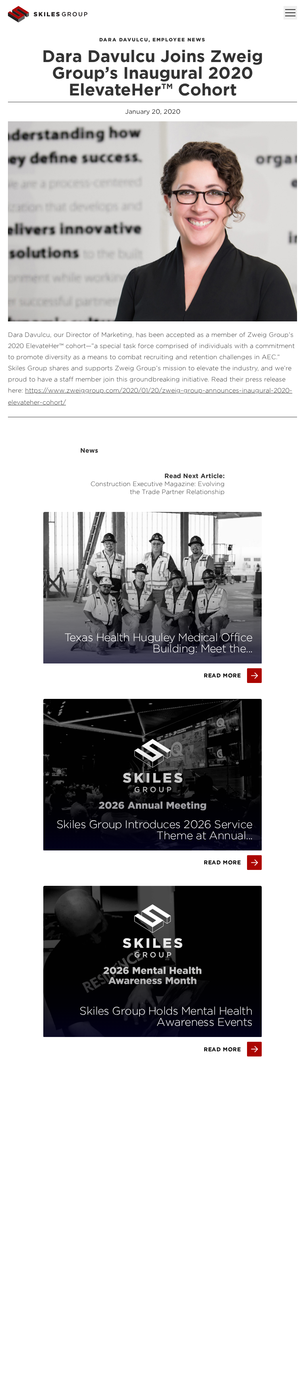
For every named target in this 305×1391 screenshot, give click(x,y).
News (89, 450)
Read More (222, 675)
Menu (290, 12)
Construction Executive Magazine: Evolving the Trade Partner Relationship (158, 488)
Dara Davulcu (124, 40)
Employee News (179, 40)
